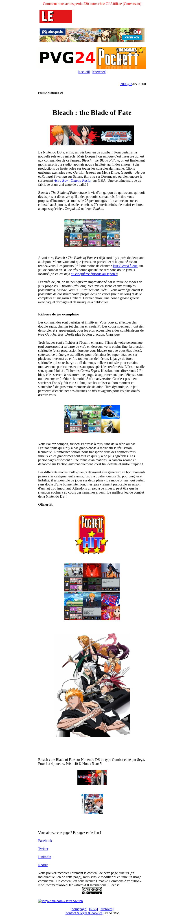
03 (130, 84)
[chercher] (99, 72)
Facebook (45, 841)
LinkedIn (44, 857)
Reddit (43, 865)
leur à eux (125, 266)
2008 (123, 84)
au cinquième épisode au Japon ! (94, 274)
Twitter (43, 849)
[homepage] (78, 909)
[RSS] (93, 909)
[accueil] (84, 72)
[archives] (107, 909)
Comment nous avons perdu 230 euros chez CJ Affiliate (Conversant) (92, 4)
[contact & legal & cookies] (84, 913)
